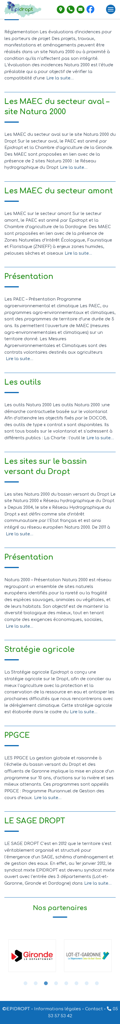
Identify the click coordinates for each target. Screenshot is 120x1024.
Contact (94, 1008)
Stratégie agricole (39, 649)
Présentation (28, 277)
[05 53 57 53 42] (71, 9)
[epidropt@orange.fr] (80, 9)
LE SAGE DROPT (34, 821)
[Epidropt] (25, 9)
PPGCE (17, 735)
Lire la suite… (60, 78)
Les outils (22, 382)
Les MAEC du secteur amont (58, 191)
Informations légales (57, 1008)
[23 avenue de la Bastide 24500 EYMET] (61, 9)
